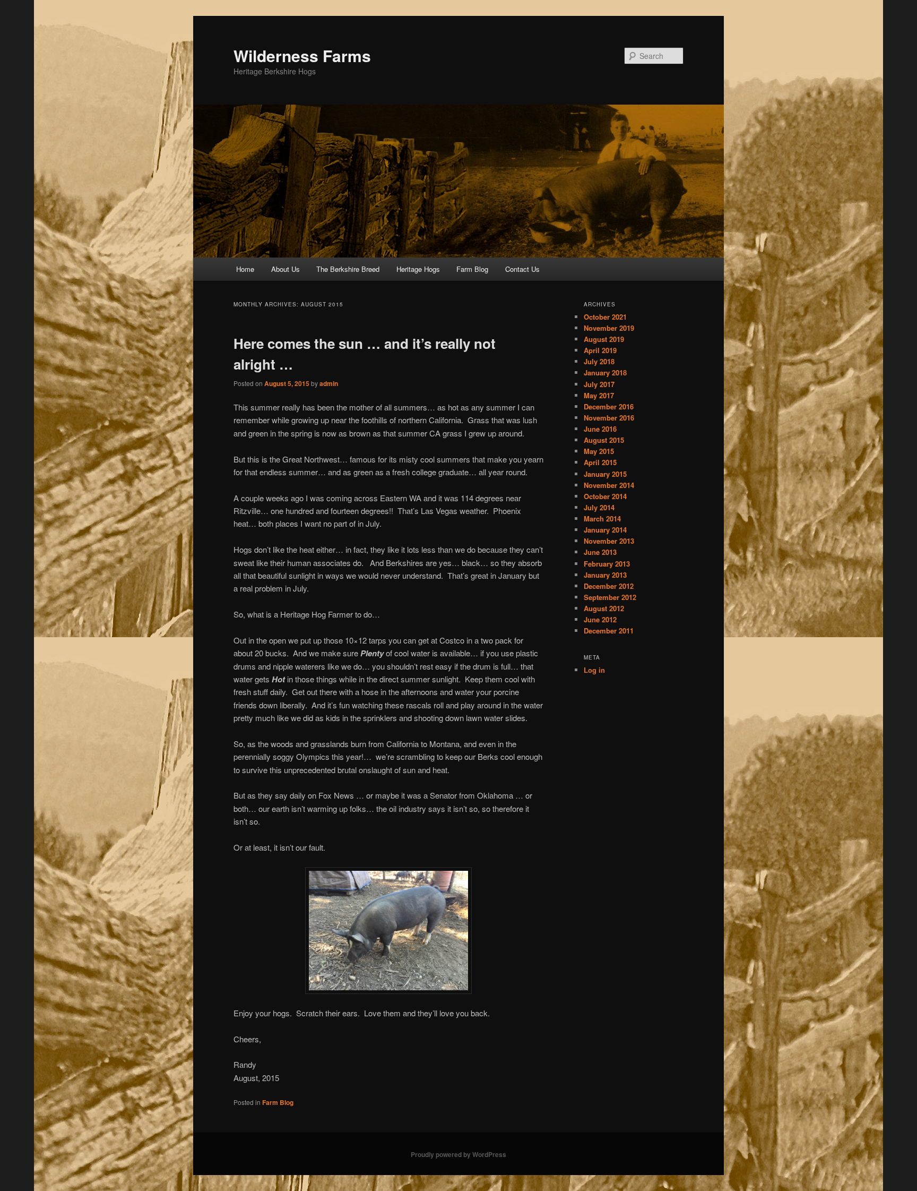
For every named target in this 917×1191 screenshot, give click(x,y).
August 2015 (604, 440)
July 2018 (599, 361)
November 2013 (609, 541)
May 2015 (599, 451)
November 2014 (609, 485)
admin (328, 383)
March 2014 (602, 518)
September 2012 (610, 597)
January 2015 (605, 474)
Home (245, 269)
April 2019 (600, 350)
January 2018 (605, 372)
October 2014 (605, 496)
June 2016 (600, 429)
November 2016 (609, 418)
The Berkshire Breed (347, 269)
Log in (594, 670)
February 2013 (607, 564)
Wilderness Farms (302, 55)
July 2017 (599, 384)
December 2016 (609, 406)
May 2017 (599, 395)
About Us (285, 269)
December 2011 (609, 631)
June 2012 (600, 619)
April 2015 (600, 462)
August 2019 (604, 339)
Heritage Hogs (418, 269)
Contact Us (522, 269)
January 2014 (605, 530)
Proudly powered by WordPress (458, 1154)
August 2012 (604, 608)
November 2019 (609, 328)
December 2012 (609, 586)
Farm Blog (472, 269)
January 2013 (605, 575)
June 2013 (600, 552)
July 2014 (599, 507)
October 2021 (605, 317)
